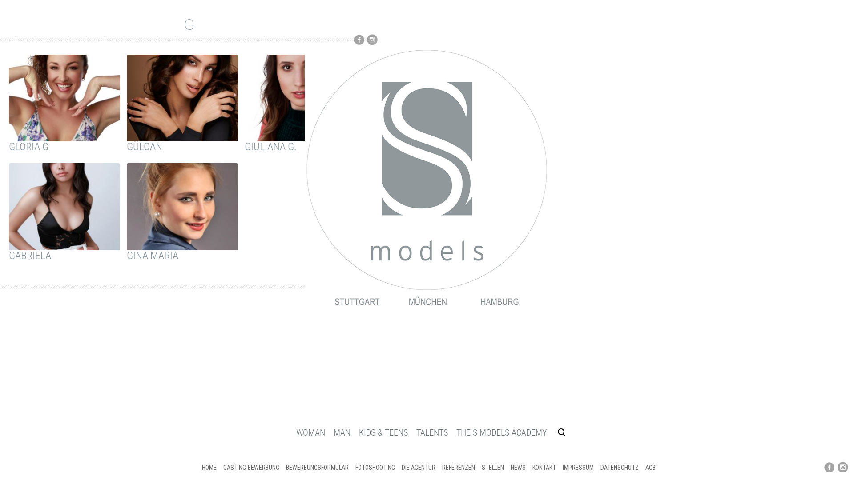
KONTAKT (544, 467)
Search (562, 432)
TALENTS (432, 432)
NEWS (518, 467)
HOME (209, 467)
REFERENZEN (458, 467)
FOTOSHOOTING (375, 467)
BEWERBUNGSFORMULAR (317, 467)
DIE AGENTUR (418, 467)
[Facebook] (829, 467)
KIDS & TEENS (383, 432)
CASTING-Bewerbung (251, 467)
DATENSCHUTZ (619, 467)
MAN (342, 432)
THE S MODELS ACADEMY (501, 432)
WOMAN (310, 432)
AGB (650, 467)
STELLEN (493, 467)
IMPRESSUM (578, 467)
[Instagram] (843, 467)
